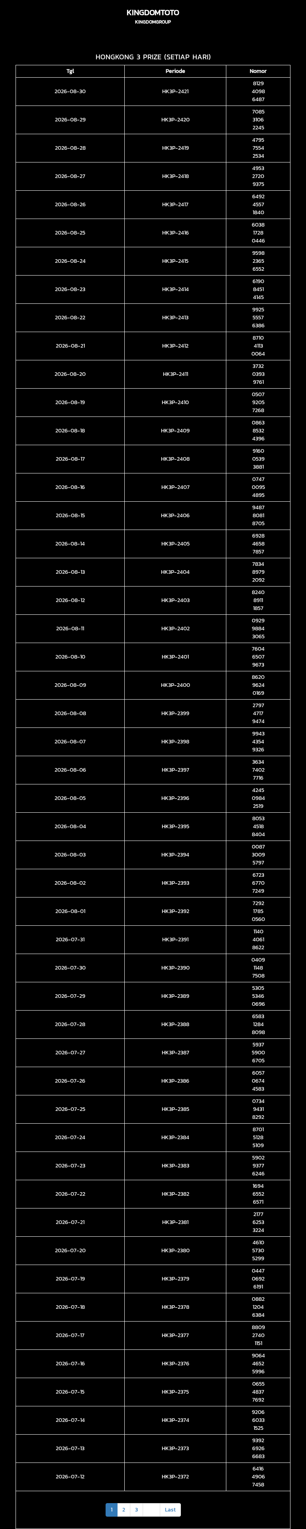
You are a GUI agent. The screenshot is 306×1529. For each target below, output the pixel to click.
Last (170, 1510)
